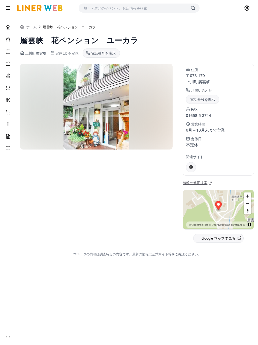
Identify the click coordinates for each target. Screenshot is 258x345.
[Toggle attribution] (249, 224)
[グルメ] (8, 76)
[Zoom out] (247, 203)
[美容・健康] (8, 100)
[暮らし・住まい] (8, 88)
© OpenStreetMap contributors (227, 225)
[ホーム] (8, 27)
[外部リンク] (191, 167)
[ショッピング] (8, 112)
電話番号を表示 (202, 99)
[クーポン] (8, 64)
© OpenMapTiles (198, 225)
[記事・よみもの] (8, 136)
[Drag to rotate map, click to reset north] (247, 210)
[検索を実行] (193, 8)
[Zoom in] (247, 196)
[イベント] (8, 51)
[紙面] (8, 148)
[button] (218, 206)
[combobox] (134, 8)
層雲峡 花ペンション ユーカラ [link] (69, 26)
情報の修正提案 (195, 182)
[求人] (8, 124)
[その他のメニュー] (8, 337)
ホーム (31, 26)
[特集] (8, 39)
